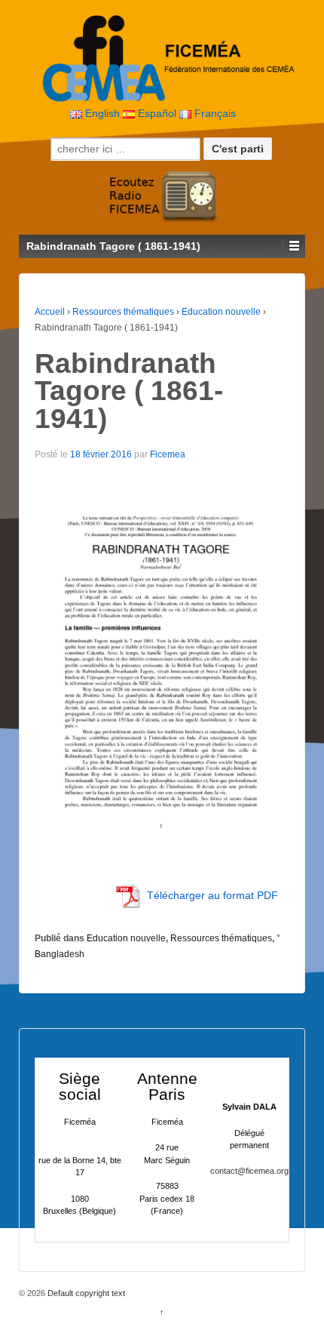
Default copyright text (85, 1293)
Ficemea (167, 454)
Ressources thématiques (123, 311)
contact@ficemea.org (249, 1170)
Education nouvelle (221, 311)
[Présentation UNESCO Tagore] (169, 669)
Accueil (50, 311)
